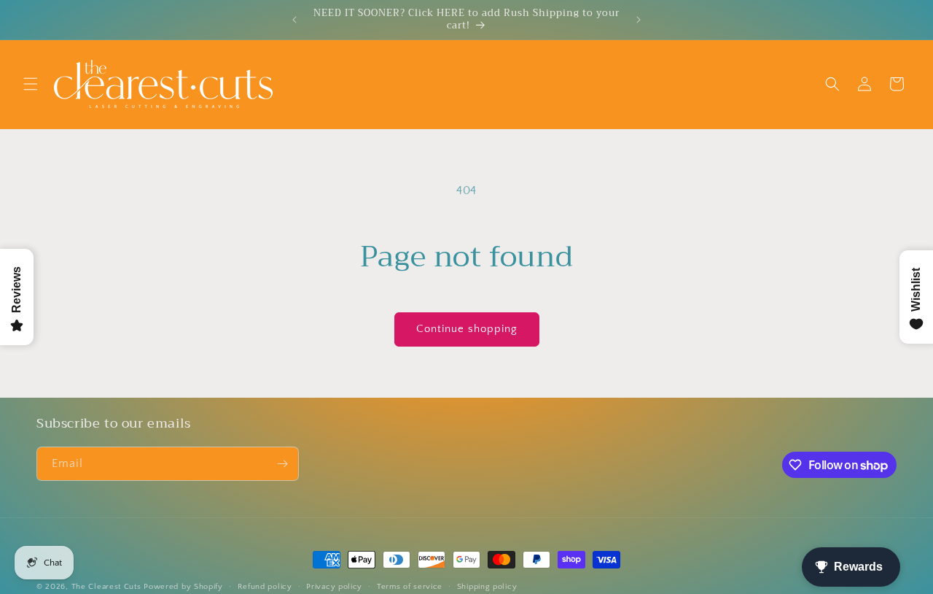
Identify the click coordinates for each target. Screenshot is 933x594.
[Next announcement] (638, 20)
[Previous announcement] (294, 20)
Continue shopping (467, 329)
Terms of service (409, 586)
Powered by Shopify (183, 586)
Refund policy (265, 586)
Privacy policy (334, 586)
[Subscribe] (282, 464)
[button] (31, 84)
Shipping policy (487, 586)
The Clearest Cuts (106, 586)
